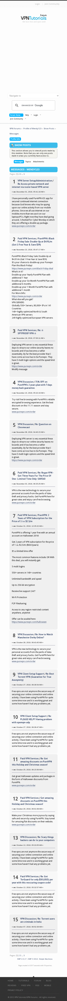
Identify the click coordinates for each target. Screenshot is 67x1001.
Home (10, 981)
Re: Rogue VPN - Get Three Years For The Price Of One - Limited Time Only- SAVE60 (32, 475)
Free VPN (25, 985)
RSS (37, 985)
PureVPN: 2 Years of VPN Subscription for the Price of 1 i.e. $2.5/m (32, 518)
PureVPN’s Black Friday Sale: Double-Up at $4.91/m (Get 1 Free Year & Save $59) (33, 241)
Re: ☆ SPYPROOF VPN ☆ (30, 332)
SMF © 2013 (33, 959)
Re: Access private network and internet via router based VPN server (30, 185)
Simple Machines (45, 959)
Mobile (47, 985)
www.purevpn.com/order (24, 226)
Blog (48, 981)
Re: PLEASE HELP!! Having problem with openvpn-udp (32, 719)
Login (37, 4)
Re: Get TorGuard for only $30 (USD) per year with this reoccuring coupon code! (32, 879)
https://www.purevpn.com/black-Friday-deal (32, 268)
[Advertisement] (33, 59)
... (23, 174)
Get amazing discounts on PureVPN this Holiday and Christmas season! (32, 801)
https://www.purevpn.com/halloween (29, 622)
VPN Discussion (25, 381)
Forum (37, 981)
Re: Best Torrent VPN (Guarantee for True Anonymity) (33, 676)
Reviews (12, 985)
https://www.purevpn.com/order (27, 296)
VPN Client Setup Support (31, 673)
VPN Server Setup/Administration (35, 180)
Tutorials (23, 981)
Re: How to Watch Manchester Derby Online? (35, 636)
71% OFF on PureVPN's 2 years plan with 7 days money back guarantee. (32, 384)
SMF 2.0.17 (21, 959)
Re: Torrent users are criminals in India (37, 920)
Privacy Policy (15, 990)
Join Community (52, 4)
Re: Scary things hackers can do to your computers (37, 839)
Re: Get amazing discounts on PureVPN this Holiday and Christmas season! (32, 761)
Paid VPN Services (27, 238)
